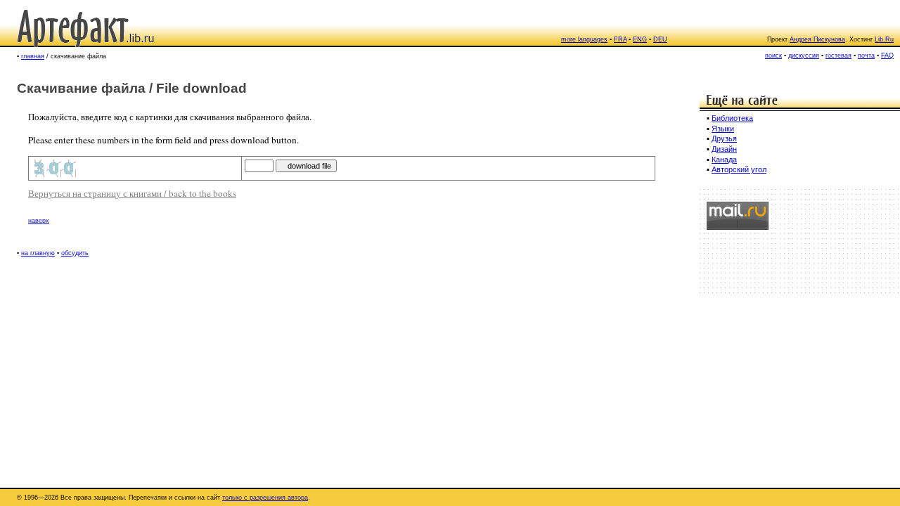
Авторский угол (739, 169)
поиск (773, 55)
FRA (620, 39)
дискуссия (803, 55)
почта (866, 55)
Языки (723, 128)
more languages (584, 39)
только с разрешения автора (265, 497)
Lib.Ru (884, 39)
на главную (38, 253)
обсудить (75, 253)
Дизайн (724, 149)
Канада (724, 159)
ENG (640, 39)
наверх (38, 220)
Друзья (724, 138)
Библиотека (732, 118)
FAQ (887, 55)
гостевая (838, 55)
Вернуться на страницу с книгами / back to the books (132, 193)
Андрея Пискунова (817, 39)
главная (32, 56)
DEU (660, 39)
